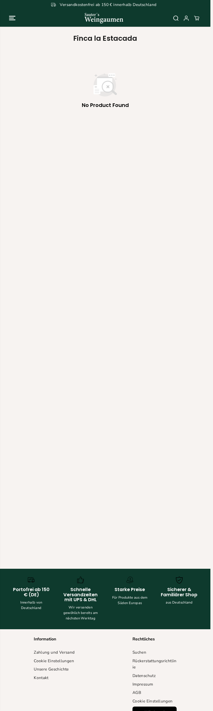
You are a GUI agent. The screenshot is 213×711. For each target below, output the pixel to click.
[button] (12, 18)
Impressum (142, 684)
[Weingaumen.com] (103, 18)
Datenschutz (144, 675)
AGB (136, 692)
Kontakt (41, 677)
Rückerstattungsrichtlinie (154, 664)
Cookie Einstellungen (54, 660)
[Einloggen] (186, 18)
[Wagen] (196, 18)
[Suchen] (176, 18)
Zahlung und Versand (54, 652)
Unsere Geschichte (51, 669)
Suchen (139, 652)
